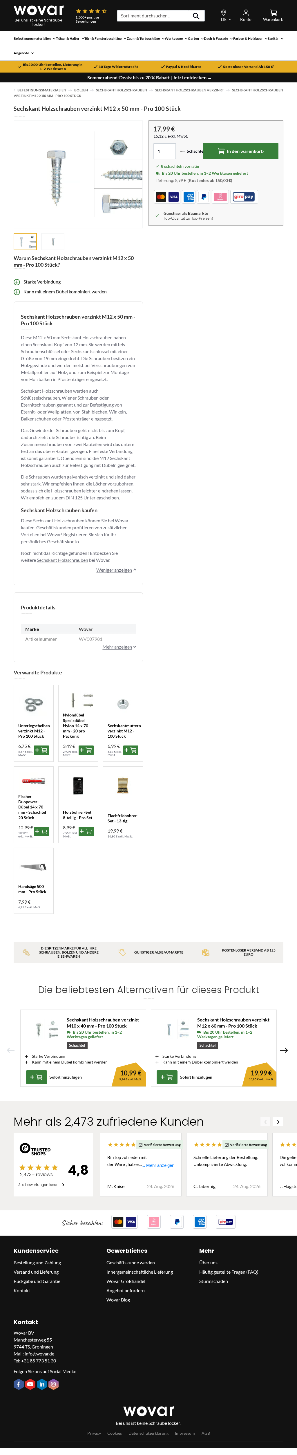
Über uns (208, 1262)
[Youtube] (31, 1385)
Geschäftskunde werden (130, 1262)
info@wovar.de (39, 1353)
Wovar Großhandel (125, 1281)
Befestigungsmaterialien (41, 90)
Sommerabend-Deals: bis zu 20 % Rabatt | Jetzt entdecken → (149, 77)
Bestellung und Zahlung (37, 1262)
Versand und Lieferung (36, 1272)
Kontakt (22, 1290)
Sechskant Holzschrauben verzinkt (189, 90)
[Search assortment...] (196, 15)
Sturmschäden (213, 1281)
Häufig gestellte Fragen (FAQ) (228, 1272)
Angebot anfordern (125, 1290)
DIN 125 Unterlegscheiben (92, 497)
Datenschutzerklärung (148, 1433)
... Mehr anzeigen (158, 1165)
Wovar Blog (118, 1299)
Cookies (114, 1433)
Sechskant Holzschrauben (121, 90)
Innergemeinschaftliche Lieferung (139, 1272)
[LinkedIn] (42, 1385)
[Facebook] (19, 1385)
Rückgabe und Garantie (37, 1281)
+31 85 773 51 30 (38, 1360)
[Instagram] (54, 1385)
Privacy (94, 1433)
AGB (206, 1433)
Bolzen (81, 90)
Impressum (185, 1433)
